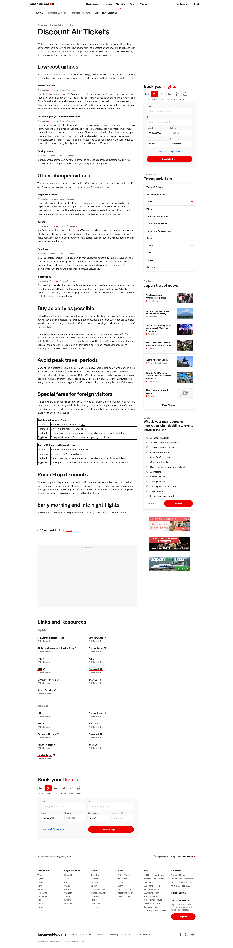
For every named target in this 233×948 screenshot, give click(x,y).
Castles (94, 882)
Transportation (57, 25)
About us (73, 934)
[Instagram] (186, 934)
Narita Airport (54, 101)
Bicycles (150, 267)
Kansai (67, 889)
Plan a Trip (122, 870)
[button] (192, 201)
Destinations (92, 4)
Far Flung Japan (151, 889)
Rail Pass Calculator (155, 194)
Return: (67, 813)
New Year (50, 371)
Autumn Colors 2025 (180, 886)
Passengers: (93, 813)
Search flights (110, 829)
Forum (133, 4)
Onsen (94, 886)
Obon (88, 378)
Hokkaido (43, 234)
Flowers (94, 907)
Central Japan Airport (104, 128)
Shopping (95, 903)
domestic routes (122, 44)
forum (69, 530)
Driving (149, 245)
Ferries (149, 260)
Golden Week (85, 375)
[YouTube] (193, 934)
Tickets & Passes (154, 187)
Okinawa (42, 292)
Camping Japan (151, 896)
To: (89, 801)
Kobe (124, 206)
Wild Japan (149, 882)
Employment (86, 934)
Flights (70, 25)
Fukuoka (50, 261)
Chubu (67, 886)
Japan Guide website (160, 437)
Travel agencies (157, 491)
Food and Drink (98, 889)
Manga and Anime (99, 893)
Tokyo (41, 101)
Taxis (148, 252)
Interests (107, 4)
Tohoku (67, 879)
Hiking (94, 900)
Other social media (159, 462)
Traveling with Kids (153, 903)
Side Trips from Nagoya (155, 910)
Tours (120, 882)
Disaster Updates (179, 875)
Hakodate (74, 163)
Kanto (67, 882)
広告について (127, 934)
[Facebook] (180, 934)
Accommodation (125, 893)
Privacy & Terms (143, 934)
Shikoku (68, 896)
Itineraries (122, 879)
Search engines (157, 476)
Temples (95, 875)
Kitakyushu (122, 257)
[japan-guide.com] (42, 4)
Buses (149, 238)
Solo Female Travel (153, 900)
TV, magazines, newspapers (163, 486)
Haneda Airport (98, 230)
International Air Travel (57, 12)
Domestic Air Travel (81, 12)
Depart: (44, 813)
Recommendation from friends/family (168, 467)
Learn (120, 886)
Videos (143, 4)
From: (43, 801)
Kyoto (40, 879)
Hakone (41, 907)
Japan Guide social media (162, 447)
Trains (149, 201)
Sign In (196, 4)
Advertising (113, 934)
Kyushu (42, 288)
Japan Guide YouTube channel (164, 442)
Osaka (110, 97)
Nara (39, 886)
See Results (151, 503)
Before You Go (124, 875)
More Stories (168, 405)
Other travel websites (160, 452)
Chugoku (68, 893)
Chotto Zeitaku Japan (154, 879)
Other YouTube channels (161, 457)
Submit (178, 503)
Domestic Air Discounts (106, 12)
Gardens (95, 896)
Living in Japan (124, 896)
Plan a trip (120, 4)
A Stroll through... (152, 893)
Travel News (177, 870)
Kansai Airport (123, 97)
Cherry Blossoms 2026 (181, 882)
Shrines (94, 879)
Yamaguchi (65, 261)
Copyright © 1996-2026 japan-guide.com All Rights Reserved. (61, 941)
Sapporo (59, 163)
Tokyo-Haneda (109, 206)
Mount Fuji (42, 889)
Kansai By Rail (150, 907)
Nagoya (87, 128)
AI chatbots (155, 472)
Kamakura (42, 896)
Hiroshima (48, 163)
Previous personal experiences (164, 496)
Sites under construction (182, 879)
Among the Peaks (152, 886)
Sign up (183, 916)
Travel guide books (158, 481)
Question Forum (178, 893)
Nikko (40, 910)
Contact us (99, 934)
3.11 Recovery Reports (154, 875)
